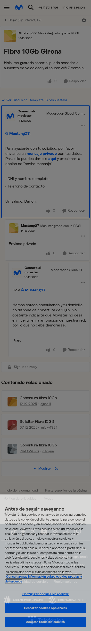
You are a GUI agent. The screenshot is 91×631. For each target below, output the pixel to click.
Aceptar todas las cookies (45, 622)
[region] (45, 562)
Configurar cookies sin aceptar (45, 594)
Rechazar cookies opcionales (45, 608)
